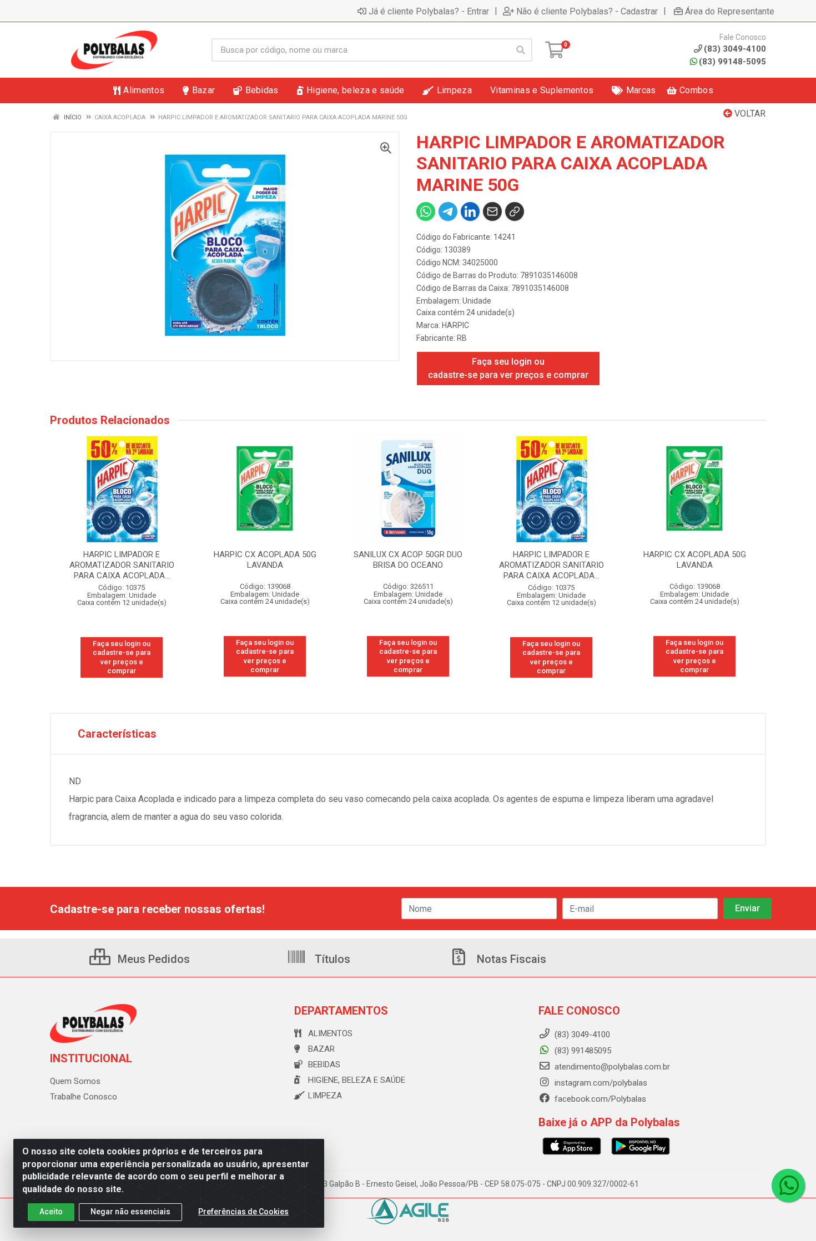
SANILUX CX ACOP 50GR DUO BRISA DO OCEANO (408, 559)
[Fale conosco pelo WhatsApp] (788, 1185)
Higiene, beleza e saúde (356, 1080)
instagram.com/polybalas (599, 1083)
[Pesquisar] (520, 50)
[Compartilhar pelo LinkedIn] (470, 211)
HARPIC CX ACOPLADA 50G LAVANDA (265, 559)
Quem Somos (75, 1081)
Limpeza (325, 1096)
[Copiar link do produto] (514, 211)
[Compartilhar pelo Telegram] (448, 211)
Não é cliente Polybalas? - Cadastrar (587, 11)
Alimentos (330, 1033)
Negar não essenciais (130, 1211)
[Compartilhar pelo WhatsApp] (425, 211)
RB (462, 338)
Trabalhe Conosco (83, 1097)
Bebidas (324, 1065)
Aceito (51, 1211)
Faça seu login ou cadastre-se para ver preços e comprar (508, 368)
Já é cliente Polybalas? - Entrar (429, 11)
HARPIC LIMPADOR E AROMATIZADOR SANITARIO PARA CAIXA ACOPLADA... (121, 565)
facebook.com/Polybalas (599, 1099)
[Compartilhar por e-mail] (492, 211)
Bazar (321, 1049)
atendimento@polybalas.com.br (611, 1067)
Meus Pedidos (152, 959)
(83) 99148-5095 (732, 62)
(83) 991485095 (581, 1051)
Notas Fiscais (510, 959)
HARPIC (455, 325)
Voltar (748, 113)
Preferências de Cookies (243, 1211)
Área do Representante (729, 11)
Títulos (331, 959)
